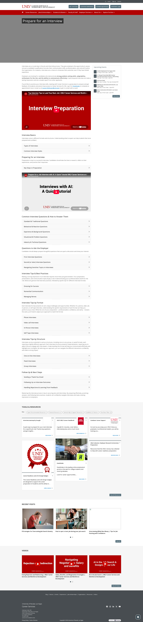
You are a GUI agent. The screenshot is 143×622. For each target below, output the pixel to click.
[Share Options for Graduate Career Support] (120, 420)
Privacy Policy (25, 620)
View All (118, 541)
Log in (109, 1)
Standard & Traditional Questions (36, 221)
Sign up (114, 1)
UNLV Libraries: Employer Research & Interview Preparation (104, 444)
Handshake (76, 86)
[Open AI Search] (138, 617)
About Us (97, 12)
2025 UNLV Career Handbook (65, 420)
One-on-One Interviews (32, 356)
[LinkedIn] (113, 606)
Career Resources (31, 12)
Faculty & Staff (73, 12)
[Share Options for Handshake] (86, 463)
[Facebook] (107, 606)
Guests (119, 1)
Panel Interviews (30, 361)
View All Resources (115, 495)
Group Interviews (30, 366)
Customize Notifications (86, 6)
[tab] (70, 537)
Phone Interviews (30, 317)
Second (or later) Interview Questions (37, 262)
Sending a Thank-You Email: (34, 377)
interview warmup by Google (32, 420)
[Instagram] (110, 606)
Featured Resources (54, 412)
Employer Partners (85, 12)
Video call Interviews (31, 323)
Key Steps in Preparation (33, 168)
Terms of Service (33, 620)
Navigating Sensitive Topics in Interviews (38, 267)
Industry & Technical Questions (35, 242)
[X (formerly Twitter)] (116, 606)
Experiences (63, 594)
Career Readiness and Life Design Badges (35, 476)
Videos (95, 594)
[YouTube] (119, 606)
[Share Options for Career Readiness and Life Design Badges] (52, 476)
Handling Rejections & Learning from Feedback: (41, 387)
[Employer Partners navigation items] (92, 12)
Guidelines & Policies (91, 412)
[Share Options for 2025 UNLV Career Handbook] (86, 420)
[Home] (23, 12)
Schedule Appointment (102, 6)
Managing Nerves (30, 297)
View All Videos (116, 586)
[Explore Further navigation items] (114, 12)
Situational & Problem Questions (35, 237)
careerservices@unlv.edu (28, 617)
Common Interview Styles (33, 151)
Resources (89, 594)
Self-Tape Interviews (31, 333)
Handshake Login (115, 6)
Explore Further (108, 12)
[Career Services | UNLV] (38, 6)
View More (116, 96)
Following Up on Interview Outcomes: (37, 382)
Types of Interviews (31, 146)
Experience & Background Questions (37, 232)
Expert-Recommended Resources (36, 412)
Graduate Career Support (98, 420)
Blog (47, 594)
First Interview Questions (33, 257)
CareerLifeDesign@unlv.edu (50, 88)
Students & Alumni (59, 12)
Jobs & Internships (44, 12)
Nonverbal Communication (33, 291)
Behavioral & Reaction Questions (35, 227)
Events (56, 594)
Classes (51, 594)
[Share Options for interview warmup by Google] (52, 420)
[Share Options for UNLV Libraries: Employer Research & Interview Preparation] (120, 443)
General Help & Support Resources (73, 412)
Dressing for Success (31, 286)
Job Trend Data (73, 6)
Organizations (81, 594)
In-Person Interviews (31, 328)
